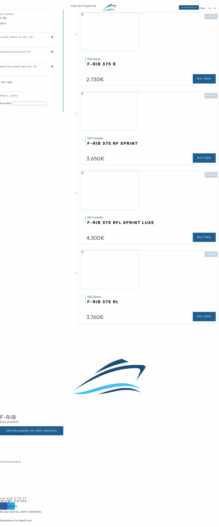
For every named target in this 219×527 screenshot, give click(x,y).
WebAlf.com (25, 520)
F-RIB (91, 7)
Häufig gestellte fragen (13, 454)
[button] (31, 430)
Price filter (5, 103)
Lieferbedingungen (11, 437)
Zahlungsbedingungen (13, 445)
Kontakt (4, 473)
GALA (78, 7)
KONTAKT (145, 7)
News (3, 482)
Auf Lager (7, 82)
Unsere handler (8, 490)
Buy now (204, 78)
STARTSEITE (62, 7)
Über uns (128, 7)
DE (158, 7)
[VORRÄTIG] (110, 34)
